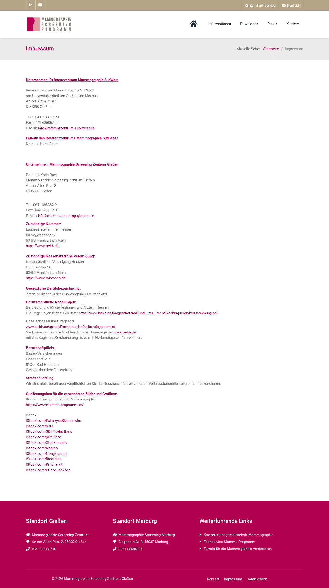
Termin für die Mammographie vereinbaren (238, 549)
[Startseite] (194, 23)
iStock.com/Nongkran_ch (46, 453)
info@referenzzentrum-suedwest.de (66, 128)
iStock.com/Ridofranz (43, 459)
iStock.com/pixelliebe (43, 437)
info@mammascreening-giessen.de (66, 216)
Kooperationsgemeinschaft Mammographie (239, 535)
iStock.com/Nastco (42, 448)
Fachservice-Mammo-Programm (229, 542)
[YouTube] (40, 5)
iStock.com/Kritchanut (44, 464)
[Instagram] (31, 5)
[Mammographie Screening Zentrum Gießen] (49, 24)
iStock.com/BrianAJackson (48, 470)
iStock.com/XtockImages (46, 442)
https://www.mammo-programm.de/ (55, 405)
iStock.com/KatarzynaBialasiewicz (54, 420)
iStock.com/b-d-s (40, 426)
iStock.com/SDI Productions (49, 431)
